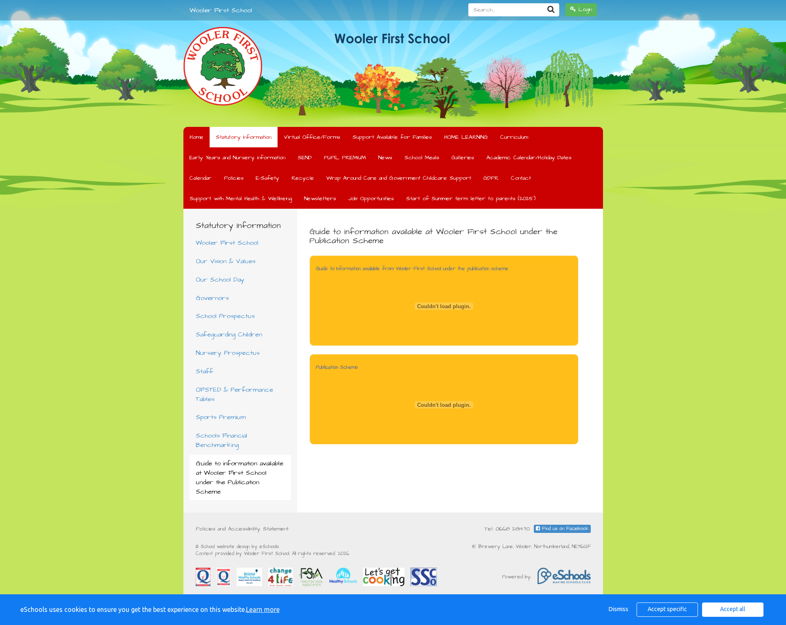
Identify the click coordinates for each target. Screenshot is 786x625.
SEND (305, 157)
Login (584, 9)
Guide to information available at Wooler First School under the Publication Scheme (239, 477)
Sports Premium (221, 417)
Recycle (302, 178)
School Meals (421, 157)
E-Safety (267, 178)
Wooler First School (221, 10)
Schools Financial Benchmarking (221, 440)
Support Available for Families (392, 137)
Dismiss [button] (618, 609)
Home (196, 137)
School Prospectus (225, 315)
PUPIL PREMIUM (345, 157)
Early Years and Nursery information (237, 157)
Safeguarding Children (229, 334)
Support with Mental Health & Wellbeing (241, 198)
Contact (521, 178)
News (385, 157)
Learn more (263, 609)
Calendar (201, 178)
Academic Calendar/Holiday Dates (528, 157)
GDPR (491, 178)
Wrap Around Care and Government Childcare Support (398, 178)
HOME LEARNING (466, 137)
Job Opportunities (371, 198)
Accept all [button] (732, 609)
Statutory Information (243, 137)
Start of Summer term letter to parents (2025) (470, 198)
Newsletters (320, 198)
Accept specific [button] (667, 609)
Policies (234, 178)
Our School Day (220, 279)
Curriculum (514, 137)
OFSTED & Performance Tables (234, 394)
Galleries (463, 157)
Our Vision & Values (225, 261)
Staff (204, 371)
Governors (212, 297)
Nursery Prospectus (228, 352)
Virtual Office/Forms (312, 137)
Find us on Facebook (564, 528)
